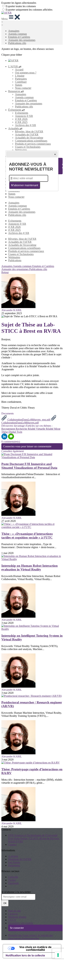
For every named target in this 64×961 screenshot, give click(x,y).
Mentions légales (17, 916)
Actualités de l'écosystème (29, 137)
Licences (13, 913)
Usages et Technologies (27, 146)
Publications (14, 260)
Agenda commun (17, 33)
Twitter (12, 880)
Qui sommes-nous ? (25, 72)
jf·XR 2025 (21, 122)
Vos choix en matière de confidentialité (35, 948)
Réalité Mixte (53, 428)
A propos (13, 856)
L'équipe (19, 75)
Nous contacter (23, 88)
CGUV (12, 920)
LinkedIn (13, 876)
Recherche (22, 428)
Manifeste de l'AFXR (19, 859)
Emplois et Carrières (19, 36)
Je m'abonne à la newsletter (16, 892)
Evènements (21, 112)
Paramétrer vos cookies (20, 923)
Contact (12, 844)
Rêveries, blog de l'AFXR (29, 131)
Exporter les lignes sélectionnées (18, 2)
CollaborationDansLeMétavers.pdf (20, 422)
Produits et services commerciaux (33, 143)
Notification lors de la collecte (25, 955)
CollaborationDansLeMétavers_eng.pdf (29, 419)
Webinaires (21, 149)
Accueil (19, 69)
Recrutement (8, 428)
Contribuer (21, 81)
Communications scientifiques (31, 140)
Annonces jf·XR (24, 116)
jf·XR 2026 (21, 119)
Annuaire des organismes (21, 40)
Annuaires (13, 30)
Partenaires (21, 78)
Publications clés (17, 43)
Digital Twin (15, 431)
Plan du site (14, 910)
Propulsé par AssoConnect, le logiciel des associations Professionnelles (30, 937)
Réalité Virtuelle (37, 428)
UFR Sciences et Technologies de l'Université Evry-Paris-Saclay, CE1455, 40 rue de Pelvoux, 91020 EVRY (34, 838)
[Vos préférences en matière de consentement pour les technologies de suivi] (58, 955)
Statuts (18, 84)
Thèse (5, 431)
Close (55, 154)
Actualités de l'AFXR (26, 134)
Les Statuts (14, 862)
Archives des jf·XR (25, 125)
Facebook (13, 883)
